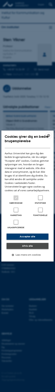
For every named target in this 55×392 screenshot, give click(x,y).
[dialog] (27, 196)
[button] (27, 255)
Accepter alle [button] (27, 236)
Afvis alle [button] (27, 245)
